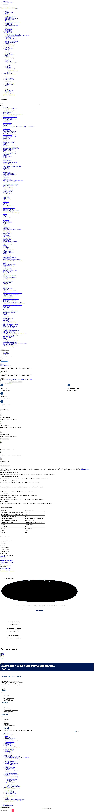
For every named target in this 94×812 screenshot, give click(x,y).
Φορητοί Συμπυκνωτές (7, 339)
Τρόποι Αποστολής (4, 439)
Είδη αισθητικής (7, 699)
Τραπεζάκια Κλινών (7, 130)
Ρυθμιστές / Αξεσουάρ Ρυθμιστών (10, 347)
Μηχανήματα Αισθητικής (12, 70)
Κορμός (4, 195)
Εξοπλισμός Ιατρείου (9, 29)
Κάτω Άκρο (5, 186)
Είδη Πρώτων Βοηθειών (7, 272)
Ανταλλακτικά (5, 207)
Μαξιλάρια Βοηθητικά (7, 112)
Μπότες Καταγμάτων (7, 193)
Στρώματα (5, 125)
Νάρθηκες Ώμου (6, 168)
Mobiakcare (6, 353)
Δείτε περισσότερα (85, 469)
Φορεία (6, 86)
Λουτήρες (9, 65)
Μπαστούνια (5, 203)
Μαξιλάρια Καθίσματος (7, 111)
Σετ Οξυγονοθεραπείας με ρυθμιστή (10, 342)
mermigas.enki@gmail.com (8, 2)
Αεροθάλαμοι (5, 317)
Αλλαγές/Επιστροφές (5, 465)
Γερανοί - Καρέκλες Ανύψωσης (9, 141)
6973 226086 (6, 724)
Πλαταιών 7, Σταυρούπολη (7, 720)
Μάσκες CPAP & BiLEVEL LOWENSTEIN (11, 299)
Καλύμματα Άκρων (6, 177)
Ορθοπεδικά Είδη (8, 31)
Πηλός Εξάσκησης (6, 223)
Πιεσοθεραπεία (6, 235)
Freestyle (4, 338)
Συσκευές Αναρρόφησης (7, 295)
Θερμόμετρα (5, 287)
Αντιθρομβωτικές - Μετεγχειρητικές (10, 147)
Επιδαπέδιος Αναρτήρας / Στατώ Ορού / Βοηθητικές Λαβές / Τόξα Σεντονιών (18, 126)
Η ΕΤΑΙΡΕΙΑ (5, 4)
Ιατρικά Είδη (5, 107)
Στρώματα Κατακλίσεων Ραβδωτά (10, 116)
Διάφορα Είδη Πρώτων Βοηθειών (9, 277)
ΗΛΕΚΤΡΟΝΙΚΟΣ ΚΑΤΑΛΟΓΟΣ (9, 95)
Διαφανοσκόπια (6, 220)
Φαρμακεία (7, 50)
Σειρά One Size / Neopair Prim (9, 175)
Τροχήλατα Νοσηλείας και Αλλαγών (10, 270)
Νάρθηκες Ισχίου (6, 189)
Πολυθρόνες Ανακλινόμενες (10, 16)
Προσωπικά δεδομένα (8, 711)
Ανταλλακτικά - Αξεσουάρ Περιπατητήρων (11, 212)
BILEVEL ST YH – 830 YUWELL (6, 560)
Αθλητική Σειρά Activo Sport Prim (9, 174)
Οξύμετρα (7, 47)
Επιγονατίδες (5, 192)
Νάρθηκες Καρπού (6, 169)
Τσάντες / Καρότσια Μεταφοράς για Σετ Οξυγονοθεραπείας (15, 343)
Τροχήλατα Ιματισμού (9, 79)
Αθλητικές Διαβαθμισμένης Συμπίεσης (11, 148)
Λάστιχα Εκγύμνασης (7, 233)
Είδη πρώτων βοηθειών (9, 698)
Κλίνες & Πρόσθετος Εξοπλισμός (11, 18)
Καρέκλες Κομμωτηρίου (12, 62)
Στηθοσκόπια (5, 283)
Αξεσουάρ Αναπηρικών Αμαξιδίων (10, 151)
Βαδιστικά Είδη (8, 30)
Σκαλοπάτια (5, 218)
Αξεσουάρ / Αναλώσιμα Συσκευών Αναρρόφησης (12, 293)
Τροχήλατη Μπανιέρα (7, 242)
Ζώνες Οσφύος (6, 196)
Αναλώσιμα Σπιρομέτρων (8, 288)
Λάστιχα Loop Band (7, 228)
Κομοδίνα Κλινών (6, 129)
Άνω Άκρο (5, 171)
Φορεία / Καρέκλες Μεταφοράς (8, 52)
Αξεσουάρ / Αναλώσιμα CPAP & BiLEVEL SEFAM (12, 305)
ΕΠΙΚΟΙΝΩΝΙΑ (6, 6)
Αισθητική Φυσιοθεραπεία (8, 67)
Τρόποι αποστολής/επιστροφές (11, 710)
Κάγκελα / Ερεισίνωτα (7, 123)
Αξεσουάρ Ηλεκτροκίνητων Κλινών (10, 133)
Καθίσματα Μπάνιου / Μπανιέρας (10, 241)
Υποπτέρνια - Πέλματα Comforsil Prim (10, 184)
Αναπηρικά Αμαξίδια (9, 12)
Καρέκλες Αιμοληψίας (9, 78)
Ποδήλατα (5, 234)
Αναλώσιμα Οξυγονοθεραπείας (11, 38)
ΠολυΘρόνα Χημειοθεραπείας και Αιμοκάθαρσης (13, 260)
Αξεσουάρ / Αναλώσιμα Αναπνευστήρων (11, 309)
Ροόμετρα (5, 313)
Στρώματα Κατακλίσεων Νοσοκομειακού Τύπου (12, 114)
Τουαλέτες (5, 245)
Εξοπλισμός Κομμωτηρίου (8, 61)
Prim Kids (5, 178)
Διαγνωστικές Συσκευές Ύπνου (9, 290)
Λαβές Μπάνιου (6, 240)
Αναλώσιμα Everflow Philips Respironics (11, 330)
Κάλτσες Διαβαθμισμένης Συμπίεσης (12, 22)
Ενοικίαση (7, 87)
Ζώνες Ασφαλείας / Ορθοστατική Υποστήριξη (12, 166)
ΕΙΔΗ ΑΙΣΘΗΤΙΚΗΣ (6, 56)
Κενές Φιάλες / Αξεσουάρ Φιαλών (9, 344)
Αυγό (4, 224)
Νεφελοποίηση (8, 40)
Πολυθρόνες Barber (11, 64)
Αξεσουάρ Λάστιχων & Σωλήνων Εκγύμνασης (12, 229)
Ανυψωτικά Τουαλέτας (7, 244)
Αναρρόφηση (7, 43)
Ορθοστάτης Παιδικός (7, 163)
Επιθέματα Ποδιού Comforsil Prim (10, 185)
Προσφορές (5, 246)
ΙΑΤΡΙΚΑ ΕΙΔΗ (5, 11)
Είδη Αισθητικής (6, 247)
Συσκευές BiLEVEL (6, 306)
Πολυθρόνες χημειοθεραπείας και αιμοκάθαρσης (9, 90)
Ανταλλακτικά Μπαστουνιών (9, 211)
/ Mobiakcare (10, 562)
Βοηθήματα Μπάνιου (9, 26)
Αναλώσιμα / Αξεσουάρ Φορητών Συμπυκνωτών (13, 335)
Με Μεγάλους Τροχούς (7, 160)
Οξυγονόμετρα (8, 37)
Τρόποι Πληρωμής (4, 409)
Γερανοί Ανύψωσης (9, 17)
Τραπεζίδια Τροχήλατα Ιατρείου (9, 264)
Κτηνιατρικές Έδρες (9, 77)
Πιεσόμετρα (5, 284)
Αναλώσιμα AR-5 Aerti (7, 325)
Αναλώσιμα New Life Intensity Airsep (10, 326)
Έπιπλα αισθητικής (11, 68)
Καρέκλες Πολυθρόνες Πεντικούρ (9, 257)
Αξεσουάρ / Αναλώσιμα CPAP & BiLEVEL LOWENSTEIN (14, 303)
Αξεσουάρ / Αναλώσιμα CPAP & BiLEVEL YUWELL (12, 302)
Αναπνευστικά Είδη (7, 280)
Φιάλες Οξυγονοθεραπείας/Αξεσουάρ (12, 34)
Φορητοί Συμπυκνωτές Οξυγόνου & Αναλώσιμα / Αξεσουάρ (17, 35)
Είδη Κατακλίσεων (8, 24)
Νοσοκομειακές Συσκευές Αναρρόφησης (11, 294)
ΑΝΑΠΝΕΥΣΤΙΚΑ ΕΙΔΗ (7, 32)
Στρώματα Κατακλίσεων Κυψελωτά (10, 117)
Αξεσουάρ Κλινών (8, 20)
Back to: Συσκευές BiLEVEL (5, 365)
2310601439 (6, 723)
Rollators (4, 204)
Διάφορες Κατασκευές (9, 83)
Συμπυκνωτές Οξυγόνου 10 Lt (9, 331)
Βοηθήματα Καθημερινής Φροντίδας (12, 25)
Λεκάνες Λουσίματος (7, 239)
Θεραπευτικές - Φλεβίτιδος (8, 149)
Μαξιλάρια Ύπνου (8, 23)
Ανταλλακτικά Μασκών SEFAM (9, 297)
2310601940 (5, 1)
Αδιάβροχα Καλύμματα (7, 124)
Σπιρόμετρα (5, 289)
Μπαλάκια (5, 226)
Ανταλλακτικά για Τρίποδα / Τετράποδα (11, 210)
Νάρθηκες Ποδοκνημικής (8, 190)
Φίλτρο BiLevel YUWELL (5, 568)
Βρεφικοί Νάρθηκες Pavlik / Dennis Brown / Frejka (13, 180)
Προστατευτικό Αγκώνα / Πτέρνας (10, 119)
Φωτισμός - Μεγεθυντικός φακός (14, 786)
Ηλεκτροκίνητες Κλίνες (7, 135)
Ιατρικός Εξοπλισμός (7, 258)
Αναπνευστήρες (6, 308)
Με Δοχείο (5, 155)
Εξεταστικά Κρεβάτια (7, 221)
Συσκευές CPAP (6, 307)
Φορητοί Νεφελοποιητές (8, 318)
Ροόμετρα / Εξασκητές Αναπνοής (11, 41)
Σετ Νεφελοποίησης (7, 319)
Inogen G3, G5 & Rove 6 (7, 337)
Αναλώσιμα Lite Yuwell (7, 329)
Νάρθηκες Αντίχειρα (7, 172)
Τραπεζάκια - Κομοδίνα (9, 19)
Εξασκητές (5, 314)
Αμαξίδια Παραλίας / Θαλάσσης (9, 153)
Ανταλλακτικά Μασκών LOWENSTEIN (10, 311)
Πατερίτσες (5, 214)
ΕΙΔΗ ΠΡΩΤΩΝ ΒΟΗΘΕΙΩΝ (8, 46)
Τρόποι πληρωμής (8, 708)
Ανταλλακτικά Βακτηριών (8, 209)
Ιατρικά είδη (6, 695)
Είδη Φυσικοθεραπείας (9, 28)
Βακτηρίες (5, 215)
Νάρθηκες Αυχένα (6, 198)
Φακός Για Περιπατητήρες (8, 205)
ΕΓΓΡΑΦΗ (39, 610)
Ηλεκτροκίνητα (6, 154)
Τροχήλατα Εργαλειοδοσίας (8, 81)
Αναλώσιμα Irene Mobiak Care (9, 327)
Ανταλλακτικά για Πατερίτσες (9, 208)
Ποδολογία (5, 183)
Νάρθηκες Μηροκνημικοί (8, 191)
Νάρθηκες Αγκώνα (6, 201)
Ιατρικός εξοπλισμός (8, 700)
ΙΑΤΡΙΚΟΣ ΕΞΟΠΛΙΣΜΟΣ (8, 73)
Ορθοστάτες (7, 14)
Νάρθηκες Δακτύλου (7, 199)
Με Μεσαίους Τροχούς (7, 156)
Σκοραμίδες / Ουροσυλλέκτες (8, 110)
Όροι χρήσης (7, 707)
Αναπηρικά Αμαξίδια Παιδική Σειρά (10, 162)
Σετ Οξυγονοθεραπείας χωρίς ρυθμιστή (11, 345)
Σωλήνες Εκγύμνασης (7, 232)
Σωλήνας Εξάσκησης (7, 230)
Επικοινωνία (6, 712)
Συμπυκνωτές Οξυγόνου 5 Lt (9, 332)
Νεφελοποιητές (6, 320)
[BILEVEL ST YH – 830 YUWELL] (2, 556)
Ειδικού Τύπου (6, 157)
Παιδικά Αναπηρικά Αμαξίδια (9, 165)
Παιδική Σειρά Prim (7, 179)
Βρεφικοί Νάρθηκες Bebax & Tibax (10, 181)
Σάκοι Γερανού (5, 139)
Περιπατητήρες (6, 216)
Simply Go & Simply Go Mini (8, 336)
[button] (47, 97)
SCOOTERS (5, 161)
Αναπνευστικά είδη (8, 697)
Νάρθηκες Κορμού (6, 197)
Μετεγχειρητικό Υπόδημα (8, 187)
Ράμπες (6, 13)
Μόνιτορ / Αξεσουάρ (7, 282)
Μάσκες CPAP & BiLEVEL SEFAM (9, 300)
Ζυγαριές (4, 286)
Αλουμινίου (5, 159)
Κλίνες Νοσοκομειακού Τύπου (9, 132)
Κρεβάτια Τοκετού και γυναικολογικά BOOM (9, 93)
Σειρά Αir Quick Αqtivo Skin (8, 173)
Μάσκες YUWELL (6, 301)
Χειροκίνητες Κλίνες (7, 137)
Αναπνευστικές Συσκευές (10, 42)
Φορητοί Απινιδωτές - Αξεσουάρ (9, 275)
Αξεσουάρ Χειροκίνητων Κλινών (9, 136)
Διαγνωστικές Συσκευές (10, 44)
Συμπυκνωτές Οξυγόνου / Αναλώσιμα (12, 36)
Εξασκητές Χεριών (6, 227)
